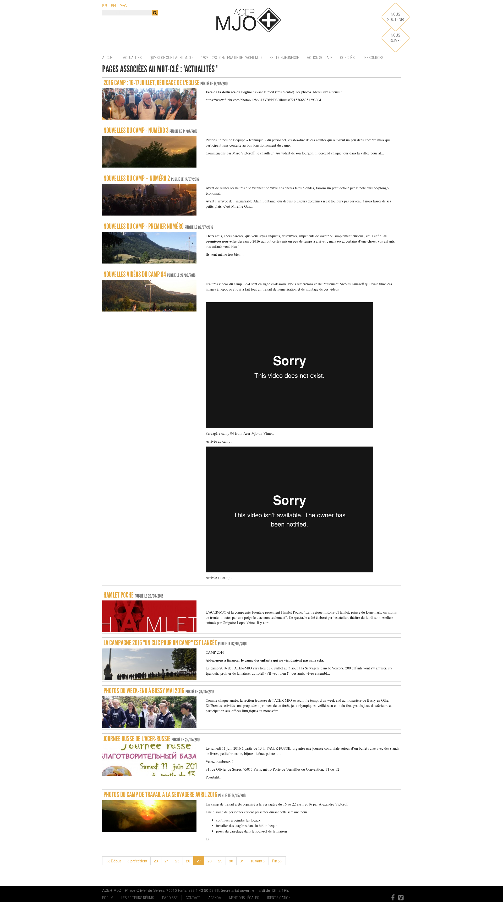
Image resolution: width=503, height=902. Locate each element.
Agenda (214, 898)
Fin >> (277, 860)
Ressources (373, 58)
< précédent (137, 860)
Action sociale (319, 58)
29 (220, 860)
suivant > (257, 860)
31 (242, 860)
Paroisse (170, 898)
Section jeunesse (284, 58)
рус (123, 5)
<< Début (113, 860)
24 (167, 860)
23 (156, 860)
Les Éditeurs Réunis (137, 898)
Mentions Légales (244, 898)
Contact (193, 898)
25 (177, 860)
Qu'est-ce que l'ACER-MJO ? (171, 58)
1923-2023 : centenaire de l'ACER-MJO (231, 58)
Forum (107, 898)
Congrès (347, 58)
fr (104, 5)
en (113, 5)
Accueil (108, 58)
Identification (279, 898)
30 (231, 860)
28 (209, 860)
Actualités (132, 58)
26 (188, 860)
